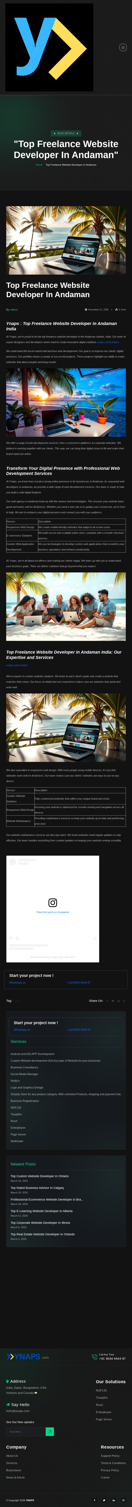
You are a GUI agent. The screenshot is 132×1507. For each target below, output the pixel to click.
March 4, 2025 (18, 1239)
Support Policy (110, 1455)
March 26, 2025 (19, 1180)
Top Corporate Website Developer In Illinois (40, 1222)
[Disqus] (66, 1290)
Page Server (104, 1419)
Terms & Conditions (113, 1463)
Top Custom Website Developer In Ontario (40, 1176)
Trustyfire (102, 1397)
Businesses (13, 1470)
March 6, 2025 (18, 1227)
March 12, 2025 (19, 1215)
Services (11, 1463)
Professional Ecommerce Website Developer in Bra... (47, 1199)
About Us (12, 1455)
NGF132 (101, 1390)
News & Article (15, 1477)
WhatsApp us (17, 982)
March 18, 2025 (19, 1204)
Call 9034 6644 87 (79, 982)
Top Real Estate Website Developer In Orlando (43, 1234)
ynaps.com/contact (107, 342)
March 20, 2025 (19, 1192)
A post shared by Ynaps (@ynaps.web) (52, 957)
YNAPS (30, 1500)
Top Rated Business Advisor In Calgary (37, 1188)
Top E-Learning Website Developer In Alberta (42, 1211)
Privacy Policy (110, 1470)
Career (105, 1477)
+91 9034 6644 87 (112, 1358)
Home (39, 164)
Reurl (99, 1404)
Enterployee (103, 1412)
